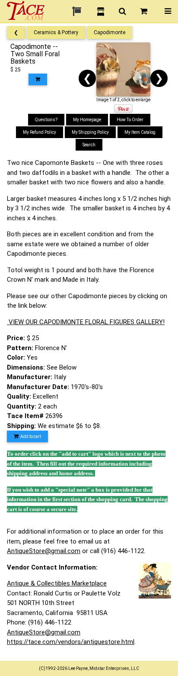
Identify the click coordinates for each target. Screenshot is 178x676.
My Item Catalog (140, 132)
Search (89, 144)
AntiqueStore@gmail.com (43, 551)
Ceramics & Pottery (56, 32)
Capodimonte (109, 32)
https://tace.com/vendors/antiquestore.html (70, 642)
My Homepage (87, 119)
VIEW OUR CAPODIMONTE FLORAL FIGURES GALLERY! (86, 322)
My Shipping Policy (90, 132)
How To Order (130, 119)
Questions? (46, 119)
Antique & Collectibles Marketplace (57, 583)
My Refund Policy (39, 132)
